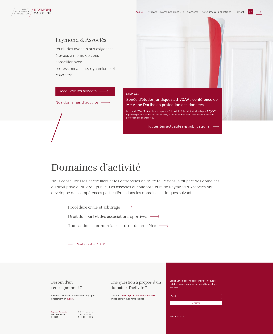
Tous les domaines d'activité (91, 244)
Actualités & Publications (216, 12)
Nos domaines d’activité (76, 103)
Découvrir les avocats (77, 91)
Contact (239, 12)
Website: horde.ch (177, 316)
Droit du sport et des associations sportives (107, 216)
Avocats (152, 12)
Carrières (192, 12)
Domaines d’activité (172, 12)
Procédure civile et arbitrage (94, 207)
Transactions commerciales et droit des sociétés (112, 225)
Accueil (140, 12)
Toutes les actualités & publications (178, 127)
